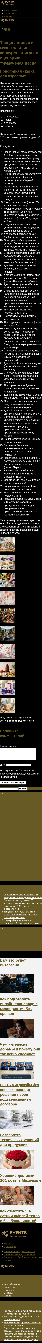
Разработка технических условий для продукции (19, 1139)
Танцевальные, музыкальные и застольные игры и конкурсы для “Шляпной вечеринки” (20, 914)
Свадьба (8, 1292)
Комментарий (8, 746)
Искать (22, 788)
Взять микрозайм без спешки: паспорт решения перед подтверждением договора (19, 1094)
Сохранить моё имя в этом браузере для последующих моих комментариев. (19, 773)
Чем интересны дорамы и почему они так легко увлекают (20, 1049)
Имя (2, 764)
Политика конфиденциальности (19, 1251)
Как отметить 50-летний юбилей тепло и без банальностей (20, 1216)
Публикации (10, 1246)
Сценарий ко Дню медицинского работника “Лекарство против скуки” (22, 922)
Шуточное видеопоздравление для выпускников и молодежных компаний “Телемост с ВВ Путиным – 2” (23, 897)
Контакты (8, 1243)
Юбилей (8, 1295)
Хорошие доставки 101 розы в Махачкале (20, 1178)
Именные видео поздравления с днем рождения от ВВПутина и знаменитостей (23, 906)
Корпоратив (9, 13)
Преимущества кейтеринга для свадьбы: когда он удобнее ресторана (22, 1329)
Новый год (8, 16)
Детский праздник (12, 11)
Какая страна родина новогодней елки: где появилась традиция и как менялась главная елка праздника (21, 1336)
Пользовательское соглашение (19, 1254)
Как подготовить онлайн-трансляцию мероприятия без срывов (19, 1006)
